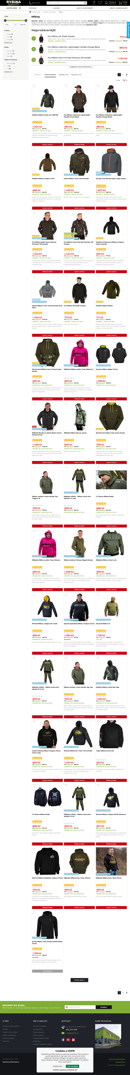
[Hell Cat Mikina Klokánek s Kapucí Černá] (47, 861)
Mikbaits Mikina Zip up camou (75, 433)
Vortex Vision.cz (120, 1065)
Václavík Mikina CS (103, 624)
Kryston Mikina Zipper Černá (107, 369)
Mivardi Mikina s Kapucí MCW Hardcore (111, 814)
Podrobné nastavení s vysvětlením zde (65, 1070)
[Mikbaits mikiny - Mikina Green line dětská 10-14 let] (47, 708)
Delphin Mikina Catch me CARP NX (45, 115)
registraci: (118, 41)
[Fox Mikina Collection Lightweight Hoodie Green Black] (79, 98)
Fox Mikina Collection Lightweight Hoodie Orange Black (74, 47)
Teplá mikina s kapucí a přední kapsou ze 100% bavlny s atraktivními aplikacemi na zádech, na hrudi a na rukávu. (111, 834)
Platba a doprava (38, 1032)
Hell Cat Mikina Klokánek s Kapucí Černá (47, 878)
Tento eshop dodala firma (117, 1059)
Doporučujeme (50, 74)
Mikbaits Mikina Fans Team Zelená (77, 878)
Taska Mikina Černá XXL (105, 751)
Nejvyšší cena (76, 74)
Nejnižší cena (63, 74)
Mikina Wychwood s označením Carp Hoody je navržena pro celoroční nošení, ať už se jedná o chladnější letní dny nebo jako (109, 453)
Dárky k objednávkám (118, 8)
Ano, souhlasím (72, 1066)
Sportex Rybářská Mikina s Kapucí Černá (79, 624)
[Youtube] (68, 1040)
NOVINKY (56, 8)
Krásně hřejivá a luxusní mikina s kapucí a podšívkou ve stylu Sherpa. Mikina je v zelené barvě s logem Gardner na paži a (79, 580)
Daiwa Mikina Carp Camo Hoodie (76, 178)
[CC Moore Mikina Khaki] (111, 480)
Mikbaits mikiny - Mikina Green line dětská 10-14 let (45, 688)
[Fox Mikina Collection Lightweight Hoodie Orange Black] (41, 49)
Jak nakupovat (38, 1029)
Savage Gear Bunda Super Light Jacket (111, 178)
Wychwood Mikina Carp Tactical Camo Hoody (47, 370)
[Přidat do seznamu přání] (34, 86)
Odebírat (103, 1007)
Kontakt (5, 1029)
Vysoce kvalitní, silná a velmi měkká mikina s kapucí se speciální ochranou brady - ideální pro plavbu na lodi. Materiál (47, 326)
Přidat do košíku (79, 144)
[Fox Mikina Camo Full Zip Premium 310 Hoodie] (41, 59)
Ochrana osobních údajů (41, 1038)
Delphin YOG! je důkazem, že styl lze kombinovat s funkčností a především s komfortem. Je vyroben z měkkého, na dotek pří (46, 199)
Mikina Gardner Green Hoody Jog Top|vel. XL (45, 497)
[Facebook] (63, 1040)
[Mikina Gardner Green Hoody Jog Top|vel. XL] (47, 480)
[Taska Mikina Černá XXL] (111, 734)
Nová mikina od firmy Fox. (71, 324)
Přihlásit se (112, 2)
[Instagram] (73, 1040)
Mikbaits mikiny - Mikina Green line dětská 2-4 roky (77, 497)
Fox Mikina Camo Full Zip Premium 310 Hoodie (69, 58)
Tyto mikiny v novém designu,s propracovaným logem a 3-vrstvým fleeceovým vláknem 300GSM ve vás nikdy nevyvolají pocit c (47, 898)
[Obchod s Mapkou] (108, 1036)
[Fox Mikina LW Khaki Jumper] (41, 38)
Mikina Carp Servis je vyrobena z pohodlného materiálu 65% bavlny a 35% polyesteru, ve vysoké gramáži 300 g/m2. (110, 644)
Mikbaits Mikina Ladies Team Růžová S (78, 369)
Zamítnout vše (57, 1066)
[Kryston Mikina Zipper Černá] (111, 390)
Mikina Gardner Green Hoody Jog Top (78, 687)
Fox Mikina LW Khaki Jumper (61, 36)
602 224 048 (36, 3)
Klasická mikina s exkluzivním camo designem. (77, 197)
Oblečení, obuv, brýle (49, 12)
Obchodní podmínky (39, 1026)
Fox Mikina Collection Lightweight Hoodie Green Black (77, 116)
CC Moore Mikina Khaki (104, 496)
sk (94, 4)
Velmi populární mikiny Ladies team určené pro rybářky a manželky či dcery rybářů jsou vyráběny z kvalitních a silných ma (78, 389)
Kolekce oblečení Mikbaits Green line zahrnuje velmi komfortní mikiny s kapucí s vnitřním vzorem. (111, 579)
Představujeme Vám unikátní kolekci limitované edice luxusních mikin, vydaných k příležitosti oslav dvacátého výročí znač (79, 771)
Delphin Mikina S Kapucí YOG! (43, 178)
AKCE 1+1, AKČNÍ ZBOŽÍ (85, 8)
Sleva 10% (6, 1041)
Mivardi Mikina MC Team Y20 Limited (78, 751)
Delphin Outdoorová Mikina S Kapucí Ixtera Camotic (110, 243)
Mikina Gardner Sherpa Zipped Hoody (78, 560)
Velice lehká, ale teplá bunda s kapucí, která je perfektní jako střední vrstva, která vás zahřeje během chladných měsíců (111, 199)
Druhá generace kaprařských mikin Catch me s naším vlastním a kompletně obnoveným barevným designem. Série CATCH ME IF (47, 135)
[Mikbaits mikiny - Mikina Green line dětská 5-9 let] (79, 835)
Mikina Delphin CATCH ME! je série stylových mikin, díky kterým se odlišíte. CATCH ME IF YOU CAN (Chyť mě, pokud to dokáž (111, 707)
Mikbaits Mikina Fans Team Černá (108, 878)
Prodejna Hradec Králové (11, 1026)
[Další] (126, 74)
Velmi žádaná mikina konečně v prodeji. (75, 896)
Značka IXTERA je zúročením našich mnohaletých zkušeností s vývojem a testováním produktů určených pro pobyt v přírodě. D (110, 262)
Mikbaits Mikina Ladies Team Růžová (46, 560)
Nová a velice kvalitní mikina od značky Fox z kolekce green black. (79, 134)
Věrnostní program (9, 1038)
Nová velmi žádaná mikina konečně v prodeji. (109, 896)
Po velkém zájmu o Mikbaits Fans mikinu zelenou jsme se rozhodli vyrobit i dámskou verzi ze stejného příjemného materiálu (47, 580)
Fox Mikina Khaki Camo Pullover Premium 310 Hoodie (44, 243)
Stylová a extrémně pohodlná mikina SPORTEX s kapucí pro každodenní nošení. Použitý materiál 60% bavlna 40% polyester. (79, 644)
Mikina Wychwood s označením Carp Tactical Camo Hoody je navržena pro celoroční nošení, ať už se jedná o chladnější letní (47, 389)
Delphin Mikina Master (104, 306)
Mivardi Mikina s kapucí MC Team (44, 624)
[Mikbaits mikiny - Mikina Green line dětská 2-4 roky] (79, 517)
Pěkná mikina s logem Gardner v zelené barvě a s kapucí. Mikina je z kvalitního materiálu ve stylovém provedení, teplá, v (46, 517)
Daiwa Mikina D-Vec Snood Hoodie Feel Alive (47, 307)
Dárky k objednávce (9, 1035)
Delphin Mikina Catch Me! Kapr (107, 687)
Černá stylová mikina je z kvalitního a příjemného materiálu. (110, 770)
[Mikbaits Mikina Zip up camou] (79, 416)
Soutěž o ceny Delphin (10, 1032)
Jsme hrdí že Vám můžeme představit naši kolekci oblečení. (110, 516)
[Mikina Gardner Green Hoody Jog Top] (79, 671)
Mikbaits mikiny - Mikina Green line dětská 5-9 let (77, 815)
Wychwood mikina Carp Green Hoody (110, 433)
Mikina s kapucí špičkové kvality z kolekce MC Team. (47, 642)
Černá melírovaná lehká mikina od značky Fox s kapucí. (109, 134)
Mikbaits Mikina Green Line (106, 560)
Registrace (112, 4)
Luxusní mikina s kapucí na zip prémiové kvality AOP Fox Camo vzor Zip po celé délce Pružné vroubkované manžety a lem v (78, 262)
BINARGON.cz (120, 1062)
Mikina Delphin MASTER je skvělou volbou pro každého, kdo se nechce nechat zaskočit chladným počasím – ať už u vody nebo (110, 326)
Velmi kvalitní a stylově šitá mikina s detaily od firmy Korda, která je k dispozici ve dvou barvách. (46, 961)
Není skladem (47, 971)
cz (94, 2)
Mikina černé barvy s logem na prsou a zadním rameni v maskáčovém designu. (47, 770)
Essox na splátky (38, 1035)
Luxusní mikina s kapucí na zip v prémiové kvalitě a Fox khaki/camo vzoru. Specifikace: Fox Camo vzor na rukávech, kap (46, 262)
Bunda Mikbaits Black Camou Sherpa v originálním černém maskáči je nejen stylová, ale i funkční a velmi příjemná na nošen (47, 453)
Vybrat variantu (47, 144)
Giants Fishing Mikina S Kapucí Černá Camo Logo (46, 752)
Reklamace (37, 1041)
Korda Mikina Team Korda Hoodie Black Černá (47, 942)
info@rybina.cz (72, 1033)
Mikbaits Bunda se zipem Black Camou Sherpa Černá (47, 434)
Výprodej (32, 8)
